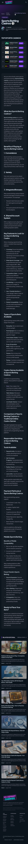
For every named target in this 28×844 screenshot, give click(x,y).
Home (2, 13)
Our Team (22, 819)
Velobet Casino (4, 830)
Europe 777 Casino (4, 824)
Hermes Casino (4, 820)
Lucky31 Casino (4, 827)
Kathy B (9, 27)
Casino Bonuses (12, 819)
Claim (21, 43)
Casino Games (12, 822)
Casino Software (13, 825)
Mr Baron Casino (5, 817)
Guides (21, 815)
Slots (7, 386)
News (21, 817)
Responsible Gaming (18, 839)
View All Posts (22, 637)
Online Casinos (8, 13)
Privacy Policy (8, 839)
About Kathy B (22, 821)
